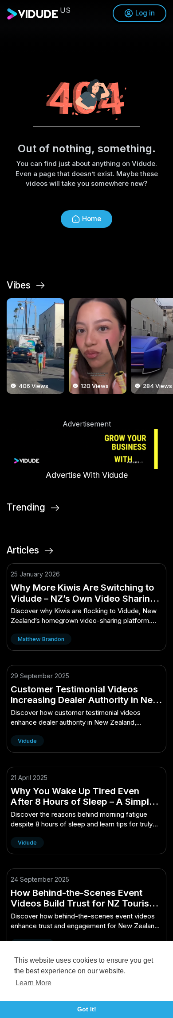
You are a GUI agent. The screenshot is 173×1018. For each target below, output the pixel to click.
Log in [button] (145, 13)
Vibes (19, 285)
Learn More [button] (33, 983)
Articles (23, 550)
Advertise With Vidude (87, 475)
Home (91, 219)
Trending (26, 507)
